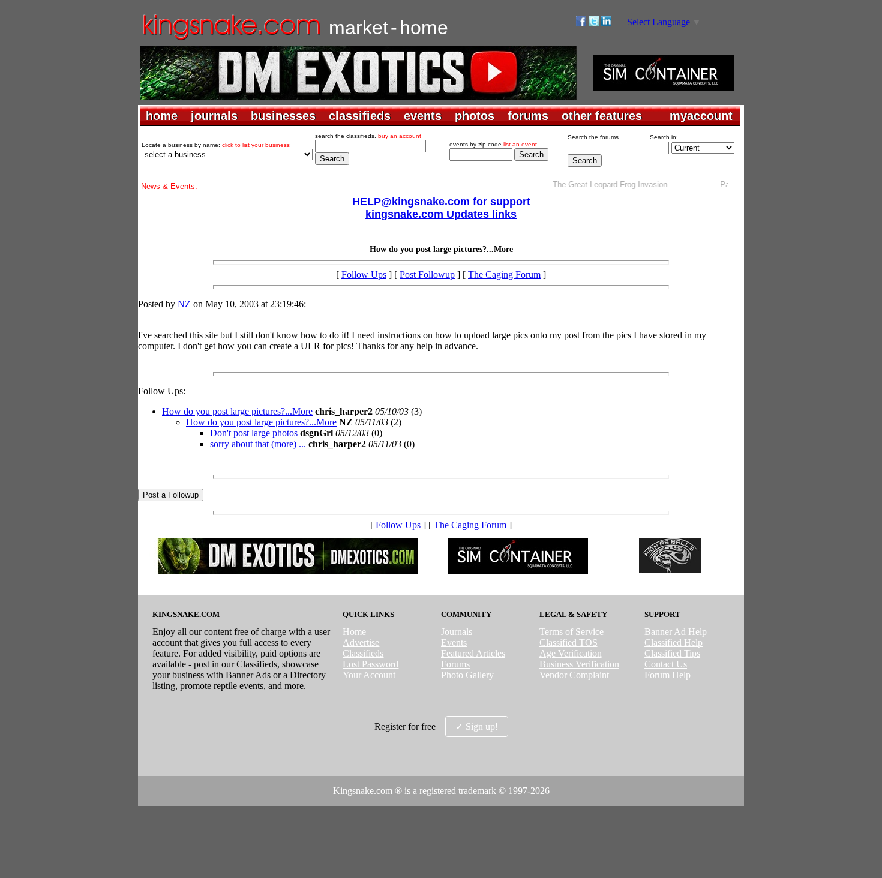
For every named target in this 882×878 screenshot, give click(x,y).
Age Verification (570, 653)
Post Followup (427, 274)
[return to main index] (231, 39)
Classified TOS (568, 642)
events (423, 115)
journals (214, 115)
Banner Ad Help (675, 632)
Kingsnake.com (362, 791)
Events (454, 642)
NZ (184, 304)
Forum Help (667, 675)
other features (602, 115)
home (162, 115)
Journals (456, 632)
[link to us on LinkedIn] (606, 23)
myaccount (701, 115)
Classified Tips (672, 653)
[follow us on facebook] (581, 23)
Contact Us (665, 664)
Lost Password (370, 664)
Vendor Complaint (574, 675)
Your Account (369, 675)
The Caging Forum (504, 274)
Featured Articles (473, 653)
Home (354, 632)
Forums (455, 664)
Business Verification (579, 664)
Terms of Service (571, 632)
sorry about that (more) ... (258, 444)
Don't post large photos (254, 433)
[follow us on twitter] (594, 23)
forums (528, 115)
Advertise (361, 642)
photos (474, 115)
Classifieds (363, 653)
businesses (283, 115)
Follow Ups (363, 274)
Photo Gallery (467, 675)
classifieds (360, 115)
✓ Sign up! (476, 726)
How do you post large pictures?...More (237, 411)
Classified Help (673, 642)
